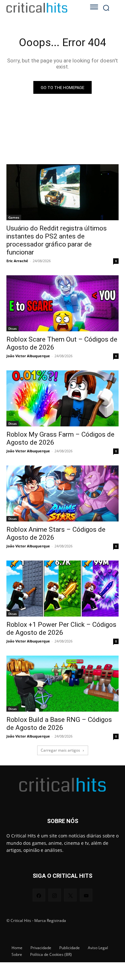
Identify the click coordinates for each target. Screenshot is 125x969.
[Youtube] (86, 895)
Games (13, 217)
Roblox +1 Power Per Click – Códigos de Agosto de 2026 (61, 628)
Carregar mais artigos (60, 750)
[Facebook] (39, 895)
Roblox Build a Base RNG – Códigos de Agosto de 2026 (59, 723)
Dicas (12, 328)
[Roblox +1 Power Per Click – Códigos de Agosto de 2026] (62, 589)
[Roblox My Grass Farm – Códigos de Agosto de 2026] (62, 398)
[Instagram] (54, 895)
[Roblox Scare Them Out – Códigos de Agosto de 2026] (62, 303)
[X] (70, 895)
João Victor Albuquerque (28, 355)
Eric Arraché (17, 260)
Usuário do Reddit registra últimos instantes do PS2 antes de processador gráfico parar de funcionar (56, 240)
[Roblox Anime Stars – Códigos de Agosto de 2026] (62, 493)
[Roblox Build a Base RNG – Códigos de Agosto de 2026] (62, 684)
